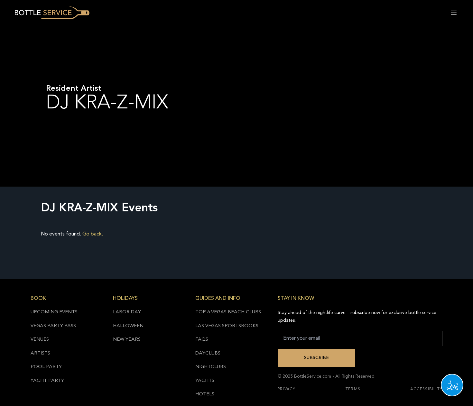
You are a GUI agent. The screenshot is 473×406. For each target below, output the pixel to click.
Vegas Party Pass (53, 326)
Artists (40, 353)
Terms (353, 389)
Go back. (92, 234)
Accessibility (426, 389)
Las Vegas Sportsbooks (226, 326)
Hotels (204, 394)
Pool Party (46, 366)
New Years (127, 339)
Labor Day (127, 312)
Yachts (204, 380)
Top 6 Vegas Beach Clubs (228, 312)
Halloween (128, 326)
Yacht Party (47, 380)
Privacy (286, 389)
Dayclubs (207, 353)
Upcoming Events (54, 312)
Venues (40, 339)
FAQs (201, 339)
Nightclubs (210, 366)
